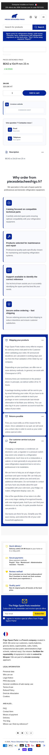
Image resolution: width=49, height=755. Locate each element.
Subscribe (39, 614)
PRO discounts (9, 681)
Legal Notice (8, 678)
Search (41, 27)
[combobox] (24, 27)
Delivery (6, 718)
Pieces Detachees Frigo (13, 60)
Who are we (8, 675)
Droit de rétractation (11, 693)
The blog (6, 721)
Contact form (8, 711)
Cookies (6, 696)
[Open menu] (43, 17)
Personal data (8, 672)
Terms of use (8, 687)
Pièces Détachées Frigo (19, 742)
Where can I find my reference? (15, 724)
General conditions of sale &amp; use (18, 684)
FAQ (5, 708)
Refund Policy (8, 690)
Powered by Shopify (37, 742)
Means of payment (10, 715)
